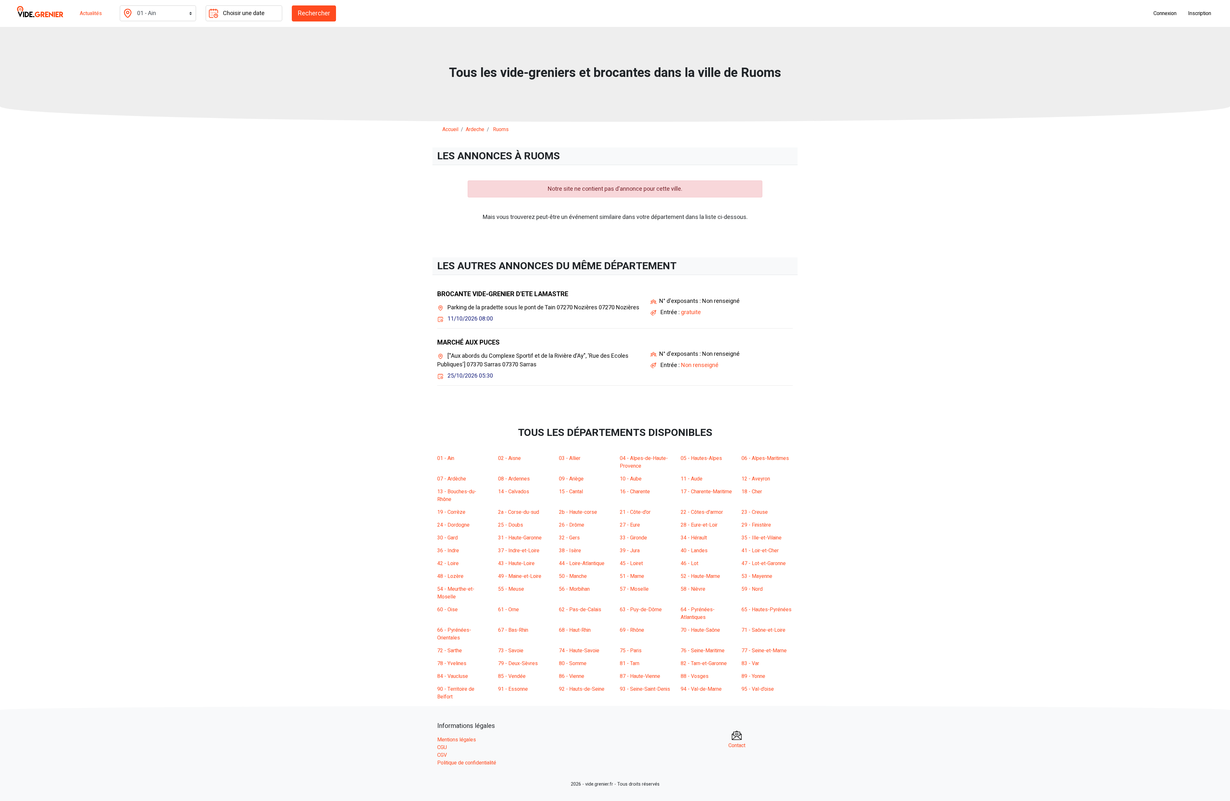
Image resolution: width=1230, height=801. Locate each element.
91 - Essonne (513, 689)
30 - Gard (447, 538)
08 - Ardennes (514, 479)
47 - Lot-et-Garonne (764, 563)
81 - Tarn (629, 663)
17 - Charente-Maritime (706, 492)
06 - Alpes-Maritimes (765, 458)
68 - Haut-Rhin (575, 630)
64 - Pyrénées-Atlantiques (698, 613)
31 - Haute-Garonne (520, 538)
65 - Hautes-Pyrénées (766, 609)
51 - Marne (632, 576)
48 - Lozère (450, 576)
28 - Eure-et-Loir (699, 525)
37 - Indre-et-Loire (518, 551)
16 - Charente (635, 492)
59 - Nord (752, 589)
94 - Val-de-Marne (701, 689)
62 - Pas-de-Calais (580, 609)
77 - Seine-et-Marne (764, 651)
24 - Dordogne (453, 525)
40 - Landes (694, 551)
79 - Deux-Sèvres (518, 663)
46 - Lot (689, 563)
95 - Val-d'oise (758, 689)
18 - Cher (752, 492)
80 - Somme (572, 663)
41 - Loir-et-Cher (760, 551)
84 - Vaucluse (452, 676)
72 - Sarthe (449, 651)
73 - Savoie (510, 651)
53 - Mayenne (757, 576)
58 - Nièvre (693, 589)
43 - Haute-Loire (516, 563)
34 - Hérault (694, 538)
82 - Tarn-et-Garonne (704, 663)
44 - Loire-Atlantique (581, 563)
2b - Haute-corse (578, 512)
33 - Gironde (633, 538)
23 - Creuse (755, 512)
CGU (442, 747)
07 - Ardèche (451, 479)
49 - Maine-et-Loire (519, 576)
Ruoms (501, 129)
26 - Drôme (571, 525)
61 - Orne (508, 609)
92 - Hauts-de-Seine (581, 689)
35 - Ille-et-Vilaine (762, 538)
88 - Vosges (695, 676)
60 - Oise (447, 609)
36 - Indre (448, 551)
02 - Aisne (509, 458)
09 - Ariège (571, 479)
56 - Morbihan (574, 589)
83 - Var (750, 663)
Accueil (450, 129)
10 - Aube (631, 479)
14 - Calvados (513, 492)
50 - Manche (573, 576)
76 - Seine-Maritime (703, 651)
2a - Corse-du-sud (518, 512)
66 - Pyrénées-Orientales (454, 634)
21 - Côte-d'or (635, 512)
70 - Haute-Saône (700, 630)
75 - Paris (631, 651)
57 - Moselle (634, 589)
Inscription (1199, 13)
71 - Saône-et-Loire (763, 630)
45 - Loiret (631, 563)
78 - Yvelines (451, 663)
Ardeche (475, 129)
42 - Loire (448, 563)
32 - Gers (569, 538)
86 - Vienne (571, 676)
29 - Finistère (756, 525)
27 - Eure (630, 525)
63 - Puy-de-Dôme (641, 609)
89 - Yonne (753, 676)
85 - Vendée (512, 676)
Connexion (1165, 13)
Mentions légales (456, 740)
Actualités (91, 13)
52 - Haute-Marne (700, 576)
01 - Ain (445, 458)
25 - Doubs (510, 525)
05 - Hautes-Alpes (701, 458)
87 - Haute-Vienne (640, 676)
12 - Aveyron (756, 479)
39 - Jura (630, 551)
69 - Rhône (632, 630)
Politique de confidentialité (466, 763)
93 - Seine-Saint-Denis (645, 689)
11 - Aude (691, 479)
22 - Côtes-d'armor (702, 512)
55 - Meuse (511, 589)
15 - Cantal (571, 492)
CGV (442, 755)
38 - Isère (570, 551)
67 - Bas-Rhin (513, 630)
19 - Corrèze (451, 512)
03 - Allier (569, 458)
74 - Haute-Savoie (579, 651)
